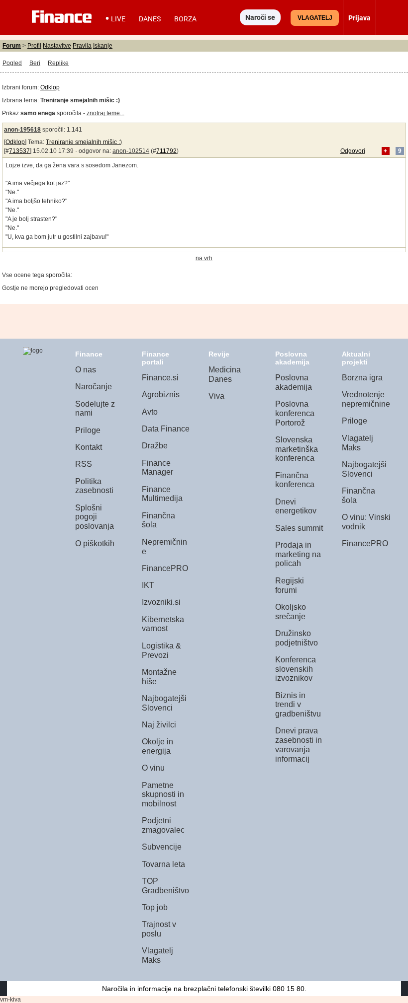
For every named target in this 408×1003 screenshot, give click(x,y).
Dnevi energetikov (295, 506)
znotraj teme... (105, 113)
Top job (155, 907)
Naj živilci (159, 724)
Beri (34, 63)
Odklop (50, 87)
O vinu (153, 768)
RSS (83, 464)
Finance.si (160, 377)
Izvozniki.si (161, 602)
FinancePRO (165, 568)
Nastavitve (57, 45)
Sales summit (299, 528)
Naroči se (260, 17)
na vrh (204, 258)
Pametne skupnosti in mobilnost (163, 794)
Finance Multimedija (162, 494)
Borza (185, 19)
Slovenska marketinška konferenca (296, 448)
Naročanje (93, 386)
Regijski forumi (289, 585)
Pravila (82, 45)
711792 (166, 150)
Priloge (88, 430)
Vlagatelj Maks (157, 955)
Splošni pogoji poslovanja (94, 516)
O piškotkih (94, 543)
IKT (148, 585)
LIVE (118, 19)
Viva (216, 396)
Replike (58, 63)
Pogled (12, 63)
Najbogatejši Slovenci (164, 703)
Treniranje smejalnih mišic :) (84, 142)
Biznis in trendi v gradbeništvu (298, 704)
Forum (11, 45)
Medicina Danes (224, 374)
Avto (150, 412)
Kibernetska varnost (163, 624)
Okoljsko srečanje (290, 612)
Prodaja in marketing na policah (298, 554)
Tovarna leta (163, 864)
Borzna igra (362, 377)
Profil (34, 45)
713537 (19, 150)
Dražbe (155, 445)
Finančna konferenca (294, 480)
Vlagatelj (315, 17)
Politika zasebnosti (94, 486)
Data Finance (166, 429)
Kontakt (88, 447)
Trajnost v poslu (159, 929)
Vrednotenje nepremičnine (366, 399)
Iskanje (102, 45)
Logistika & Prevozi (161, 650)
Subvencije (162, 847)
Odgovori (352, 150)
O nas (85, 369)
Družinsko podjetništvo (296, 638)
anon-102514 (130, 150)
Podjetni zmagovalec (163, 825)
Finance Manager (157, 468)
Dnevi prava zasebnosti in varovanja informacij (298, 744)
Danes (150, 19)
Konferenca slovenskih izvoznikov (295, 668)
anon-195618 (22, 129)
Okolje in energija (157, 746)
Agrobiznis (161, 394)
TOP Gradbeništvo (165, 886)
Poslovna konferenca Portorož (294, 413)
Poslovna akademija (293, 382)
